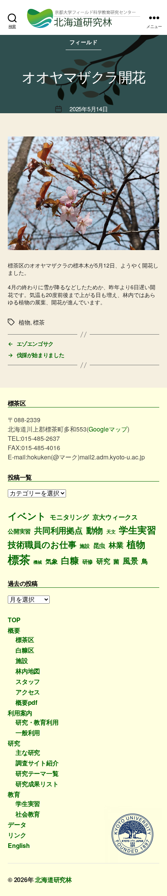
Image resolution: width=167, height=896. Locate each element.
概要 (14, 630)
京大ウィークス (115, 516)
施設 (85, 545)
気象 (51, 561)
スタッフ (28, 681)
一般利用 (28, 732)
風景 (130, 560)
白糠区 (25, 650)
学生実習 (137, 529)
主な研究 (28, 752)
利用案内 (20, 712)
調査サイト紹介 (37, 762)
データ (17, 824)
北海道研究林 (53, 879)
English (19, 845)
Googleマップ (108, 429)
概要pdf (26, 702)
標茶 (19, 559)
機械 (37, 562)
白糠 (70, 560)
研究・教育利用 (37, 722)
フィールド (84, 42)
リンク (17, 834)
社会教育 (28, 814)
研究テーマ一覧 (37, 773)
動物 (94, 530)
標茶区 (25, 639)
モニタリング (69, 516)
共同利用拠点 (58, 530)
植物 (136, 544)
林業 (116, 545)
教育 (14, 794)
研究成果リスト (37, 783)
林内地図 (28, 670)
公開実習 (19, 531)
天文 (111, 531)
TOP (14, 619)
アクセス (28, 691)
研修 (87, 561)
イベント (27, 515)
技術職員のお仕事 (42, 544)
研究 (103, 561)
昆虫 (99, 545)
